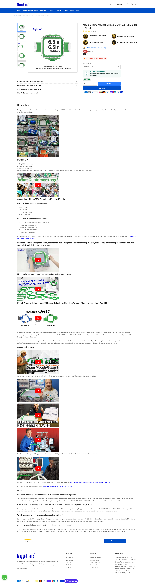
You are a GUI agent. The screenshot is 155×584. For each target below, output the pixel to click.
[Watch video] (38, 185)
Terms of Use (94, 567)
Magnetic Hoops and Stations (30, 10)
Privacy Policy (94, 560)
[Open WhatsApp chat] (4, 577)
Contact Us (52, 10)
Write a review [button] (115, 541)
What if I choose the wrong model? (27, 93)
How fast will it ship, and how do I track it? (30, 85)
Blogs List (69, 567)
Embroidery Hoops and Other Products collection (57, 486)
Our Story (68, 562)
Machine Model (87, 63)
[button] (87, 31)
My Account (69, 560)
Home (18, 10)
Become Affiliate (74, 10)
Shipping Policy (95, 562)
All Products (69, 558)
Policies (59, 10)
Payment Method (95, 558)
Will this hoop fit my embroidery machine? (30, 81)
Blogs (66, 10)
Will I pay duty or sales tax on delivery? (29, 89)
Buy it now (102, 88)
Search (128, 4)
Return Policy (94, 565)
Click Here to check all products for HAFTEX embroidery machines (90, 482)
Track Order (43, 10)
